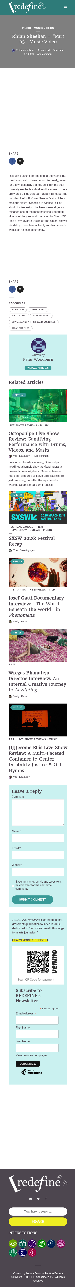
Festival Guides (21, 526)
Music (26, 28)
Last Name (23, 1041)
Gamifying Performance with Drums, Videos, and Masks (37, 442)
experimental (41, 315)
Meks (29, 1273)
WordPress (55, 1273)
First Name (23, 1027)
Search (38, 1221)
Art (11, 589)
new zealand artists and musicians (33, 322)
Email (16, 848)
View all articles (38, 368)
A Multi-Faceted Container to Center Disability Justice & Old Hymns (38, 759)
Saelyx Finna (20, 621)
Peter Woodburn (25, 50)
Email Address (26, 1013)
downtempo (38, 309)
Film (39, 526)
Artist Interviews (31, 589)
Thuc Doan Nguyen (24, 550)
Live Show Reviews (23, 425)
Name (16, 831)
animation (17, 309)
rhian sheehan (20, 328)
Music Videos (44, 28)
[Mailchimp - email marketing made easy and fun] (32, 1074)
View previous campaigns (31, 1055)
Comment (18, 796)
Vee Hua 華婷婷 (22, 455)
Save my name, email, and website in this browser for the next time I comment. (38, 885)
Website (17, 864)
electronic (18, 315)
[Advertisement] (38, 110)
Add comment (44, 54)
